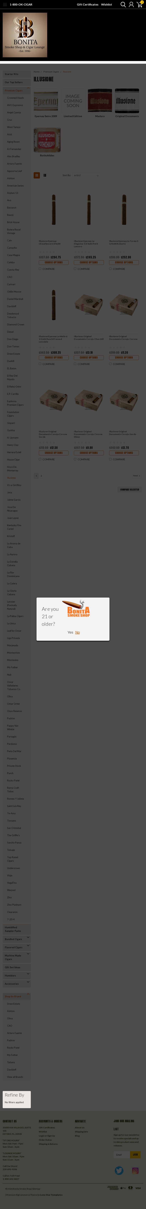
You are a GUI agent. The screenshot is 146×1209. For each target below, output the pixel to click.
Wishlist (106, 4)
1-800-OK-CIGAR (21, 4)
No (77, 632)
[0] (138, 4)
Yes (70, 632)
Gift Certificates (87, 4)
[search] (122, 4)
